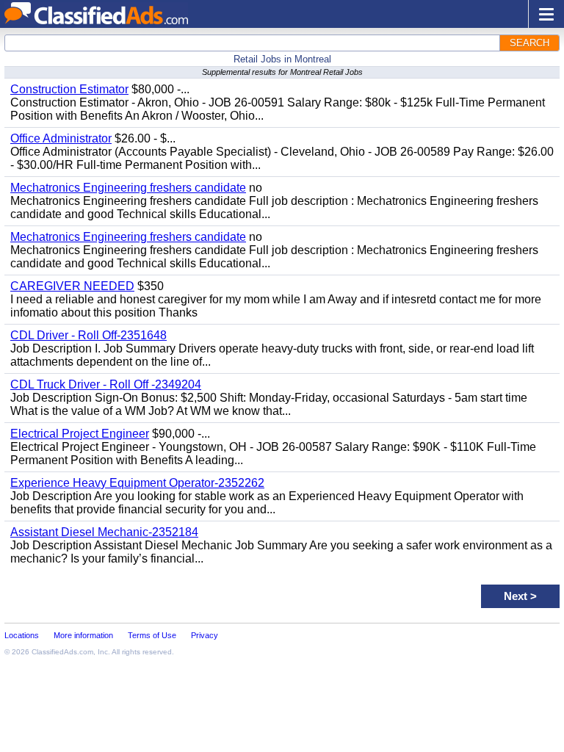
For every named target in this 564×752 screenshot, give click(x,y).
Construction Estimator (69, 89)
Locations (21, 635)
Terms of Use (152, 635)
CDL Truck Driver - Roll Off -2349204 (105, 384)
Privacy (204, 635)
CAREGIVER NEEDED (72, 286)
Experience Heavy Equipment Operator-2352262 (137, 483)
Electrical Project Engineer (79, 433)
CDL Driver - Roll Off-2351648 (88, 335)
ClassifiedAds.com (62, 652)
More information (83, 635)
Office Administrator (61, 138)
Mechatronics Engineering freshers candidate (128, 187)
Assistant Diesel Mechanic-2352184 (104, 532)
